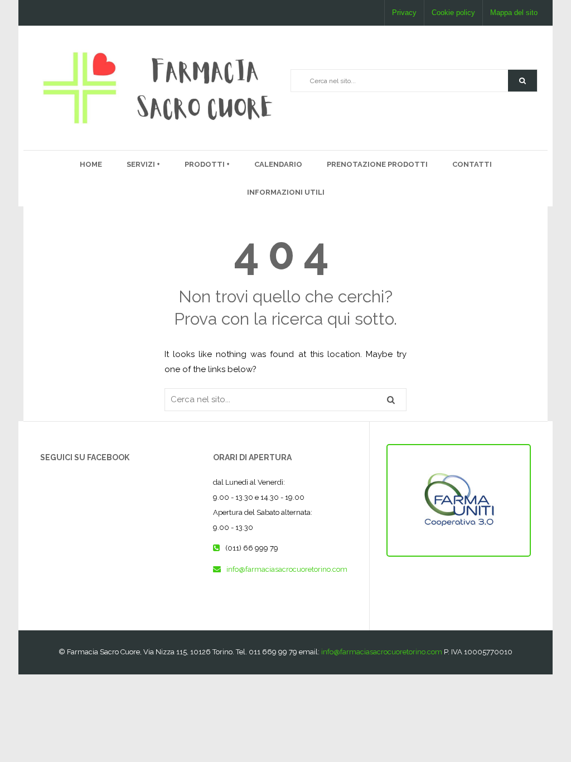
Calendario (278, 164)
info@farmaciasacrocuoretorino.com (286, 569)
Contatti (472, 164)
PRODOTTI (205, 164)
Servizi (142, 164)
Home (91, 164)
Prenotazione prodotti (377, 164)
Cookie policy (453, 12)
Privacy (404, 12)
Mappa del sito (514, 12)
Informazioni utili (286, 192)
